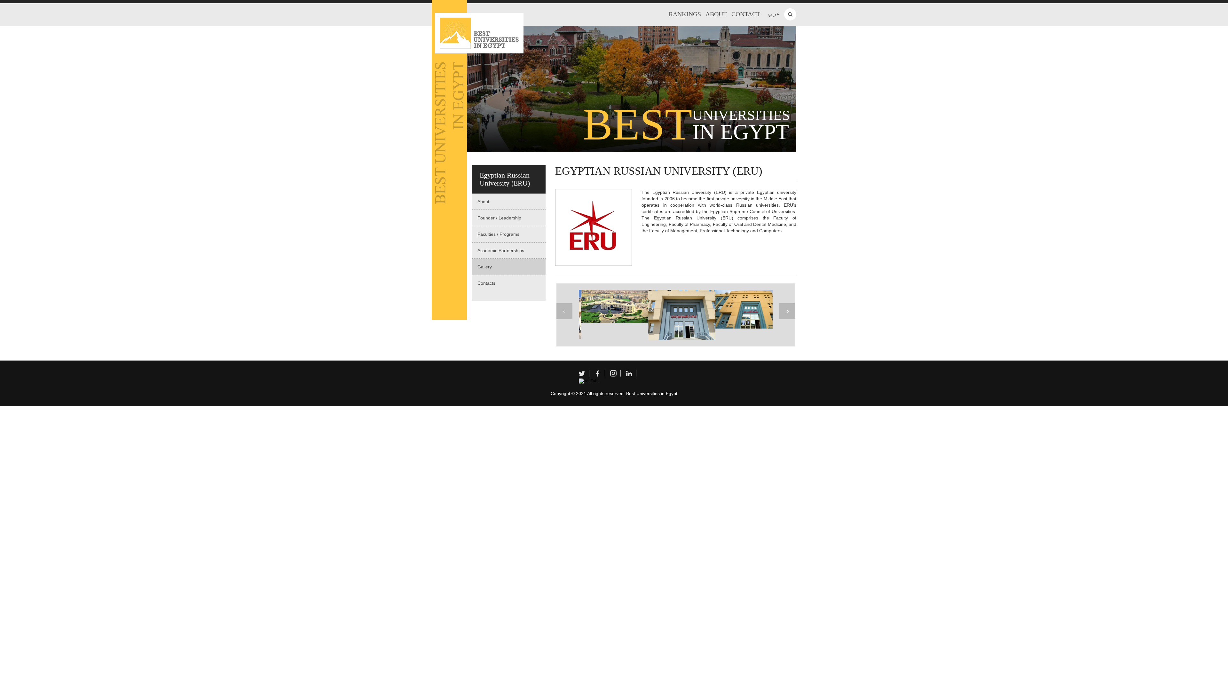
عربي (774, 13)
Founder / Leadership (499, 217)
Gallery (484, 266)
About (716, 14)
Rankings (685, 14)
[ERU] (609, 306)
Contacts (486, 283)
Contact (745, 14)
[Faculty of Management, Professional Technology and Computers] (676, 315)
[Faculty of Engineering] (743, 309)
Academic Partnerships (500, 250)
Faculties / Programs (498, 234)
